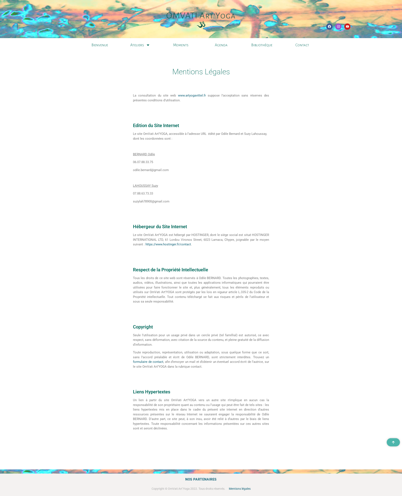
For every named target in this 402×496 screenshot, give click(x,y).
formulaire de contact (148, 362)
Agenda (221, 45)
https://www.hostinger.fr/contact (168, 244)
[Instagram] (338, 26)
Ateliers (137, 45)
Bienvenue (99, 45)
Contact (302, 45)
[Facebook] (329, 26)
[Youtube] (347, 26)
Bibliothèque (261, 45)
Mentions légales (240, 488)
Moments (180, 45)
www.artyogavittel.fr (192, 95)
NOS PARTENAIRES (201, 479)
